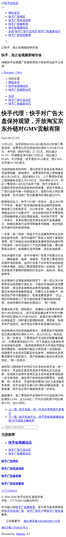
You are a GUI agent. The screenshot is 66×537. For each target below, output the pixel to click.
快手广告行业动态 (26, 31)
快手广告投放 (54, 510)
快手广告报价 (16, 16)
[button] (7, 72)
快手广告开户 (35, 510)
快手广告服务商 (18, 23)
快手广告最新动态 (49, 31)
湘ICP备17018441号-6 (14, 527)
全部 (11, 31)
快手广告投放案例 (19, 35)
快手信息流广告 (14, 510)
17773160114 (9, 490)
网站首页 (14, 12)
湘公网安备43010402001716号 (42, 521)
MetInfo (20, 533)
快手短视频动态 (18, 27)
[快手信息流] (33, 3)
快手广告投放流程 (19, 20)
